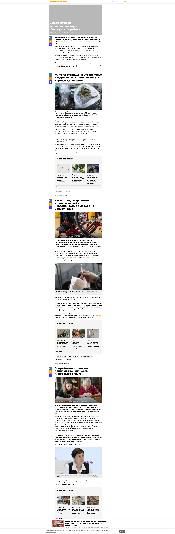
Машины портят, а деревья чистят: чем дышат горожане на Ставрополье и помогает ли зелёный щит (86, 523)
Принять (122, 531)
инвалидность (59, 359)
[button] (58, 523)
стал (56, 483)
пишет (57, 67)
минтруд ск (68, 359)
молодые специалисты (86, 356)
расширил (98, 316)
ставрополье (59, 191)
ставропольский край (61, 356)
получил (79, 151)
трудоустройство (73, 356)
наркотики (67, 191)
